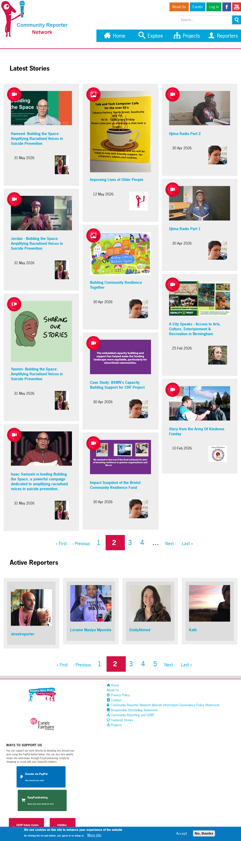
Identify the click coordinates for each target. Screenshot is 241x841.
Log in (214, 6)
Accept (181, 833)
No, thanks (204, 833)
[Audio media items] (14, 304)
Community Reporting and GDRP (132, 715)
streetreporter (22, 634)
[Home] (36, 36)
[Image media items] (93, 94)
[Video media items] (14, 94)
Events (198, 6)
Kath (193, 629)
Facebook (226, 6)
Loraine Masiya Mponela (90, 629)
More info (94, 835)
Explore (154, 35)
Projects (190, 35)
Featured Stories (121, 720)
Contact (115, 700)
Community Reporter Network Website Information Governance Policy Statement (164, 705)
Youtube (236, 6)
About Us (179, 6)
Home (118, 35)
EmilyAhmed (140, 629)
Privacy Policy (120, 695)
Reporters (227, 35)
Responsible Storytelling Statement (133, 710)
